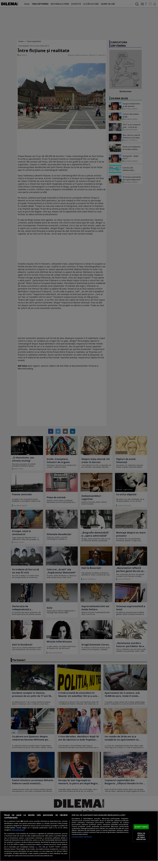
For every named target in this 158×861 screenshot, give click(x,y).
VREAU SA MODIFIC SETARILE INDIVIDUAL (141, 836)
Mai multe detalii (18, 830)
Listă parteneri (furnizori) (82, 837)
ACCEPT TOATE (141, 827)
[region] (79, 836)
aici (36, 847)
